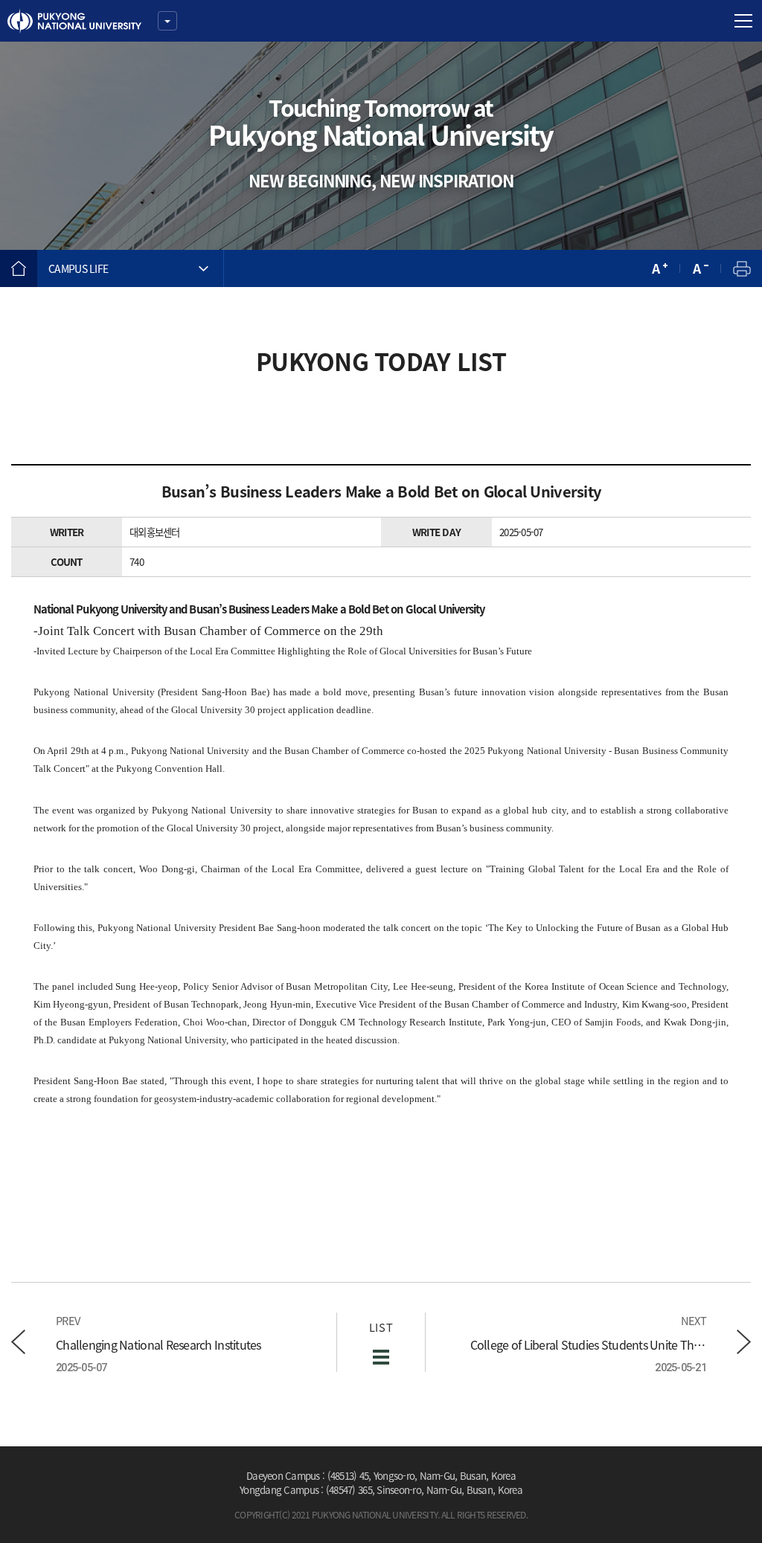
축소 (700, 268)
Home (18, 268)
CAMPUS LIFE (78, 268)
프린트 (741, 268)
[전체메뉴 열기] (743, 21)
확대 (659, 268)
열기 (167, 20)
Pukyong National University (74, 21)
